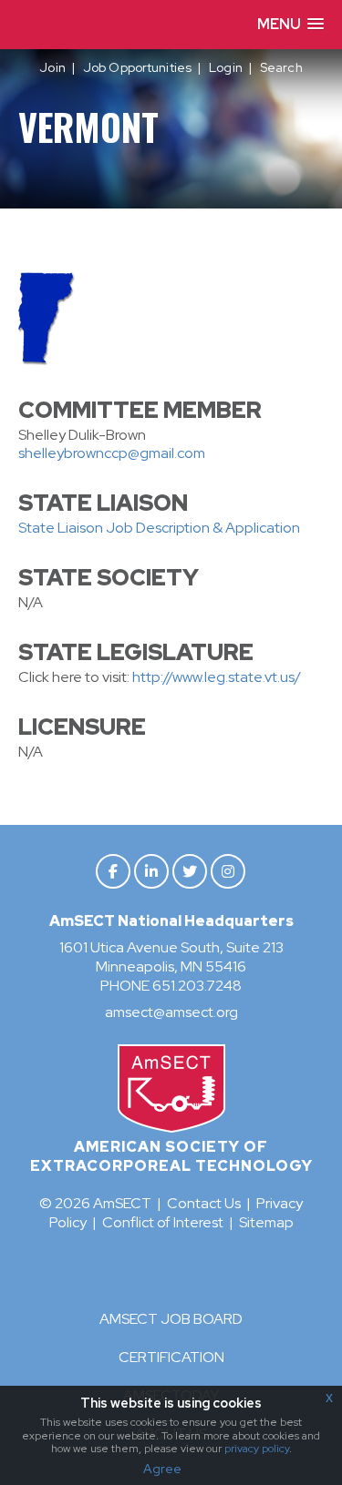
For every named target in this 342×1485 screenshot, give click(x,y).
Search (281, 67)
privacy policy (256, 1448)
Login (226, 67)
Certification (171, 1357)
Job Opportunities (137, 67)
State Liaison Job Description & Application (160, 527)
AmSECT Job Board (171, 1318)
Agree (162, 1468)
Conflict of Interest (162, 1222)
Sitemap (266, 1222)
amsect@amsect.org (171, 1012)
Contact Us (204, 1203)
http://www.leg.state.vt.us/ (216, 677)
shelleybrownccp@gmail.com (111, 453)
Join (52, 67)
